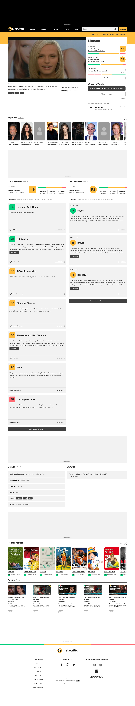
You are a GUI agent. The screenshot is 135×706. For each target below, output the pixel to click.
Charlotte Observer (23, 303)
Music (67, 29)
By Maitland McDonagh (16, 294)
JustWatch (122, 98)
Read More (14, 252)
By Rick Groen (13, 358)
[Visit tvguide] (96, 672)
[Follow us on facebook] (61, 666)
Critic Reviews (15, 181)
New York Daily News (24, 207)
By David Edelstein (15, 390)
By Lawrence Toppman (16, 326)
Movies (43, 29)
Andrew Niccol (73, 87)
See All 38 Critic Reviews (37, 429)
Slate (16, 367)
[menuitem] (32, 29)
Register (123, 29)
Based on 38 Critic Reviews (96, 51)
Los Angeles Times (23, 399)
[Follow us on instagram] (67, 666)
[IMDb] (78, 680)
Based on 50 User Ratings (96, 62)
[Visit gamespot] (96, 666)
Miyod (78, 211)
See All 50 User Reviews (98, 301)
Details (11, 467)
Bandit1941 (80, 275)
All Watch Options (106, 94)
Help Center (38, 668)
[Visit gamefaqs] (96, 677)
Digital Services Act (38, 679)
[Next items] (125, 118)
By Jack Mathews (14, 230)
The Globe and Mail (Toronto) (28, 335)
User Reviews (75, 181)
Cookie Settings (38, 687)
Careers (38, 672)
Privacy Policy (38, 675)
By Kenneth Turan (14, 422)
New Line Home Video (110, 35)
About (38, 664)
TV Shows (55, 29)
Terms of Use (38, 683)
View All (21, 118)
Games (32, 29)
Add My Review (106, 78)
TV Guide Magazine (23, 271)
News (77, 29)
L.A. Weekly (19, 239)
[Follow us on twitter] (73, 666)
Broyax (78, 243)
